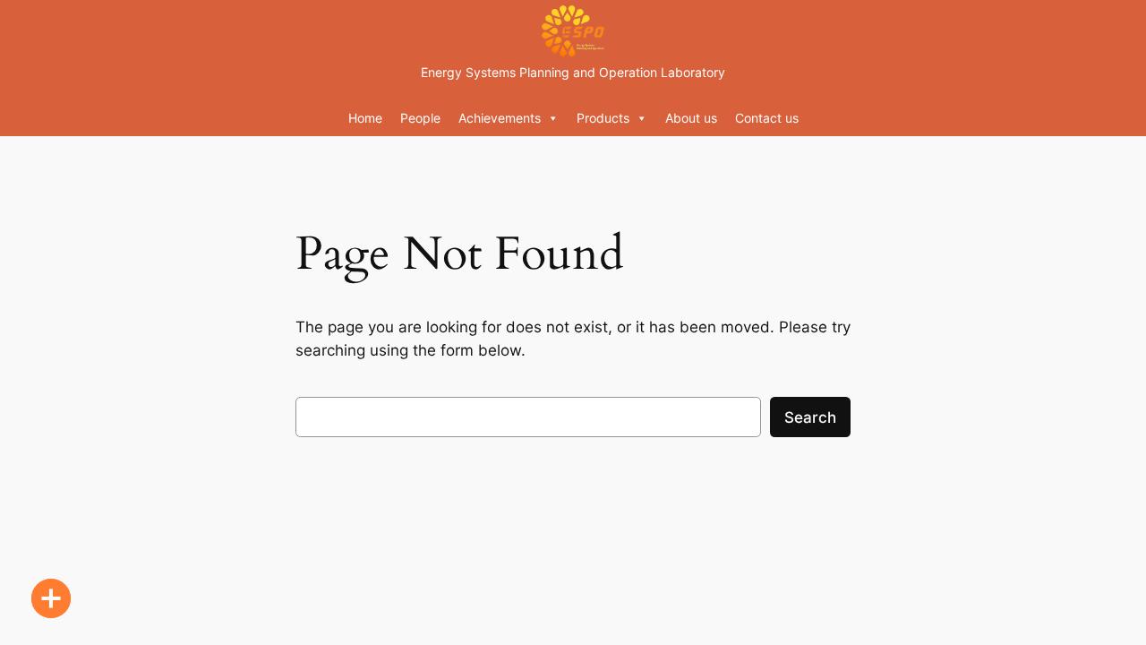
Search (810, 417)
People (420, 117)
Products (603, 117)
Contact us (767, 117)
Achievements (499, 117)
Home (365, 117)
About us (691, 117)
